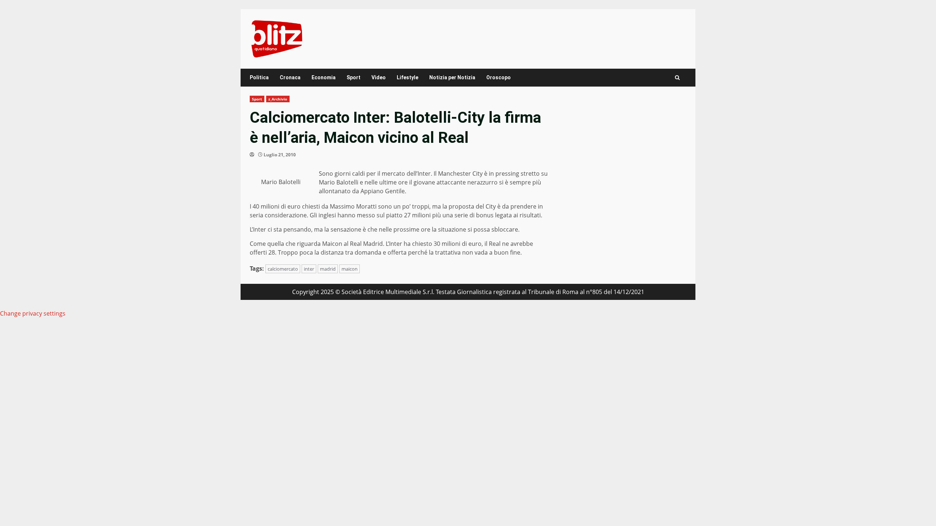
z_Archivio (277, 99)
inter (309, 269)
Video (378, 77)
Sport (354, 77)
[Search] (677, 77)
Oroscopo (498, 77)
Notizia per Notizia (452, 77)
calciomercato (283, 269)
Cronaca (290, 77)
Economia (324, 77)
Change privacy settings (32, 313)
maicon (349, 269)
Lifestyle (407, 77)
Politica (259, 77)
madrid (328, 269)
